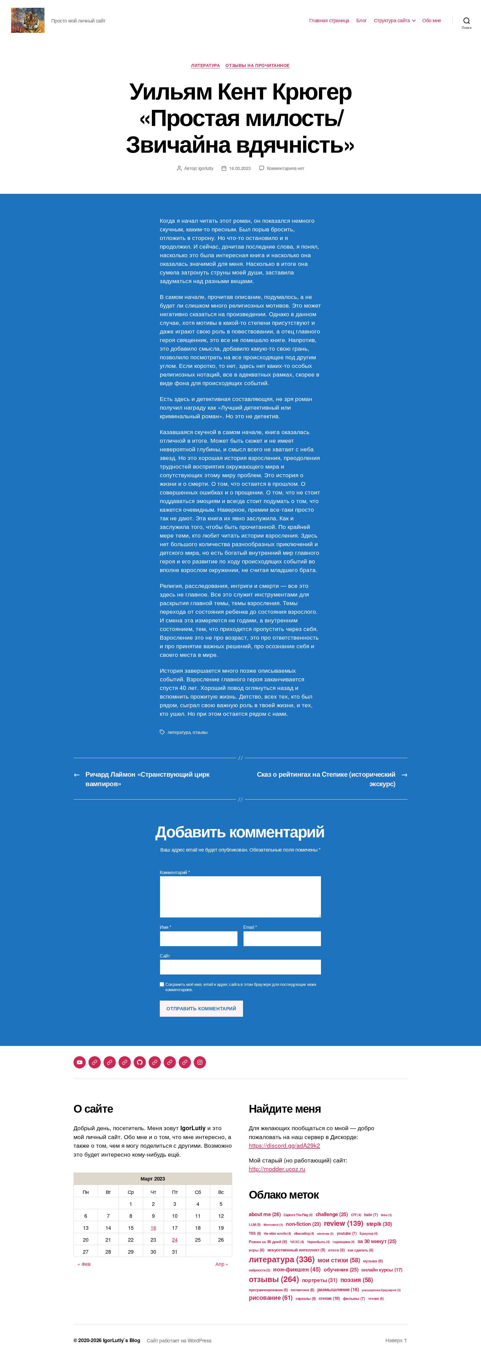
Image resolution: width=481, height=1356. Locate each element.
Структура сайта (392, 20)
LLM (255, 1224)
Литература (205, 65)
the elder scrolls (277, 1233)
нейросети (259, 1270)
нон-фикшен (297, 1269)
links (386, 1215)
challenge (332, 1214)
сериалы (306, 1298)
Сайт (165, 955)
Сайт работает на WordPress (179, 1340)
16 (153, 1227)
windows (325, 1233)
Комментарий (175, 872)
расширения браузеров (381, 1290)
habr (371, 1214)
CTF (356, 1215)
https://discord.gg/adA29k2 (284, 1145)
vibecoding (304, 1233)
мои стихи (339, 1259)
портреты (320, 1280)
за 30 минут (376, 1241)
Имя (165, 927)
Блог (361, 20)
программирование (268, 1289)
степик (329, 1298)
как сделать (360, 1250)
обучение (341, 1269)
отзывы (200, 732)
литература (179, 732)
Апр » (221, 1263)
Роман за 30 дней (268, 1241)
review (344, 1223)
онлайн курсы (381, 1269)
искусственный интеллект (296, 1250)
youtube (347, 1233)
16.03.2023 (240, 168)
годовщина (344, 1241)
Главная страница (329, 20)
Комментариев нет (285, 168)
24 (174, 1239)
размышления (338, 1289)
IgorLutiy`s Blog (121, 1340)
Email (250, 927)
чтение (376, 1298)
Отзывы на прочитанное (257, 65)
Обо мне (431, 20)
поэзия (356, 1279)
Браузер (368, 1233)
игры (256, 1250)
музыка (373, 1260)
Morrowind (273, 1225)
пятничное (302, 1289)
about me (265, 1214)
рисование (271, 1297)
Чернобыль (318, 1241)
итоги (336, 1250)
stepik (379, 1224)
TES (255, 1233)
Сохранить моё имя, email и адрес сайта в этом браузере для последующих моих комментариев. (240, 987)
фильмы (354, 1298)
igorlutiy (205, 168)
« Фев (84, 1263)
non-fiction (303, 1224)
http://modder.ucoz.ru (277, 1168)
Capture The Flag (298, 1215)
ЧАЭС (297, 1241)
